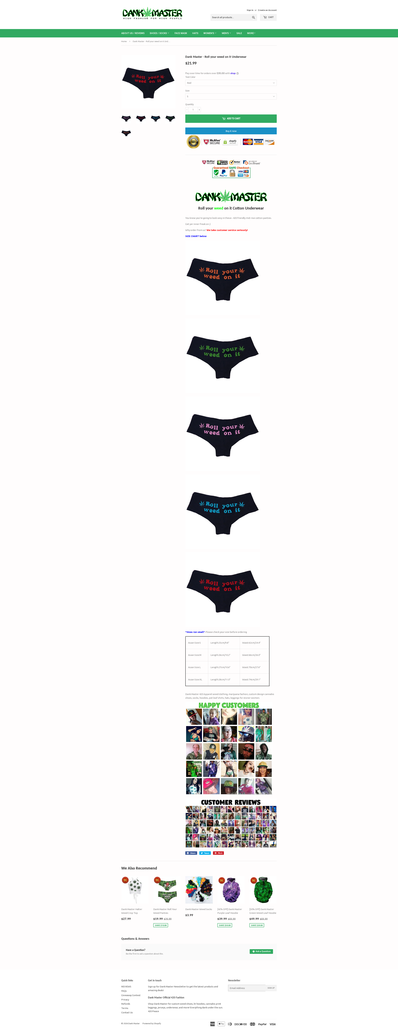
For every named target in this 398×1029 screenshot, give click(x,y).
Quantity (189, 104)
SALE (239, 33)
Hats (195, 33)
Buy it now (231, 131)
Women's (209, 33)
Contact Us (127, 1012)
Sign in (250, 10)
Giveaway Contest (131, 995)
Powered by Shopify (152, 1023)
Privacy (125, 999)
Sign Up (271, 988)
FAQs (124, 991)
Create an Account (267, 10)
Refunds (125, 1003)
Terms (124, 1008)
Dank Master (134, 1023)
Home (124, 41)
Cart (271, 17)
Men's (225, 33)
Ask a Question (263, 951)
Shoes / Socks (158, 33)
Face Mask (181, 33)
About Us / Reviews (132, 33)
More (250, 33)
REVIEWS (126, 986)
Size (187, 90)
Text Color (190, 77)
